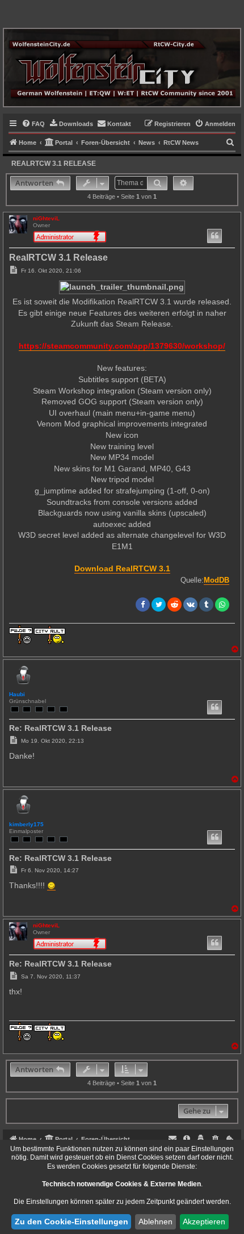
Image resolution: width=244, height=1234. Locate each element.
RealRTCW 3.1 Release (53, 164)
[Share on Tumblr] (206, 604)
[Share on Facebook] (143, 604)
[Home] (122, 67)
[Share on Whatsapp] (222, 604)
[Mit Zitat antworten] (214, 236)
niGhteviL (46, 218)
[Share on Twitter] (159, 604)
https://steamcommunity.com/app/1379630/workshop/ (122, 345)
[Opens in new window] (51, 885)
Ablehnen (155, 1221)
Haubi (17, 694)
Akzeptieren (204, 1221)
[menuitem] (33, 123)
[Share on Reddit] (174, 604)
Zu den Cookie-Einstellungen (71, 1221)
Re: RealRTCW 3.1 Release (60, 728)
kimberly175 (26, 824)
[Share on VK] (190, 604)
